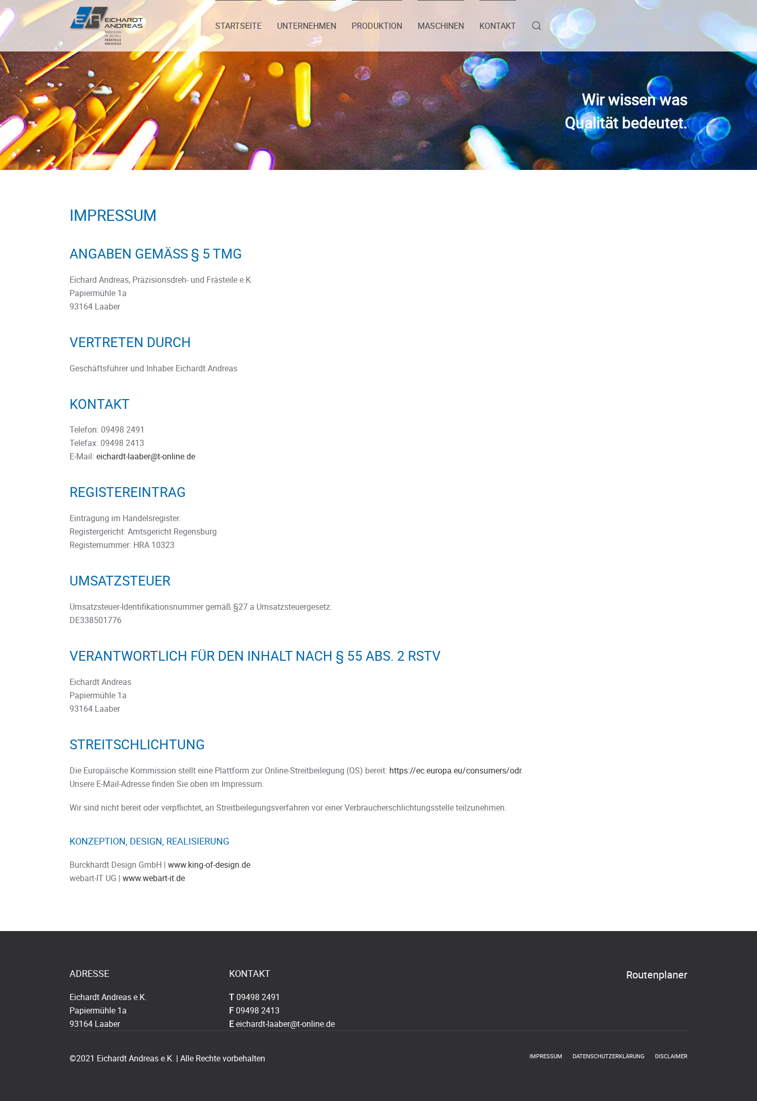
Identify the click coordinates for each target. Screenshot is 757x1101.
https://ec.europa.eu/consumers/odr (455, 770)
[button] (536, 25)
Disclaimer (671, 1056)
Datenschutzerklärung (609, 1056)
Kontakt (497, 25)
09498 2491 (258, 997)
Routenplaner (656, 975)
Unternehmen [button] (306, 25)
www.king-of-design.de (209, 864)
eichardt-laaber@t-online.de (145, 456)
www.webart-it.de (154, 878)
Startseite (238, 25)
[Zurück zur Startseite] (106, 25)
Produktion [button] (377, 25)
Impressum (545, 1056)
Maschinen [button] (441, 25)
